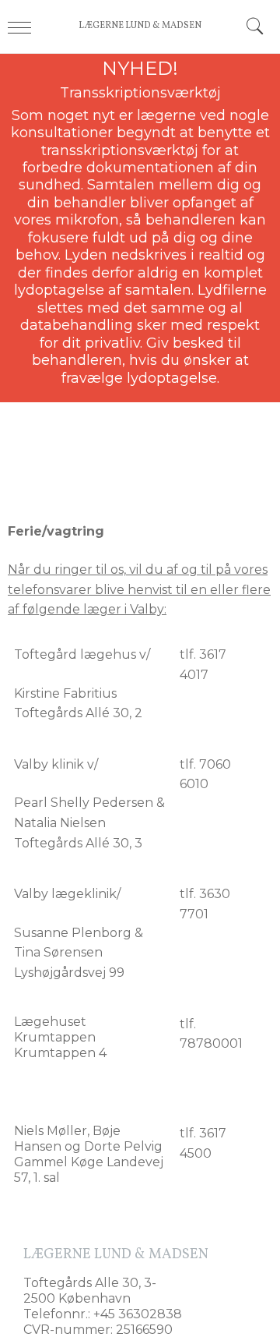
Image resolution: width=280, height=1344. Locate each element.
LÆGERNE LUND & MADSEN (140, 25)
